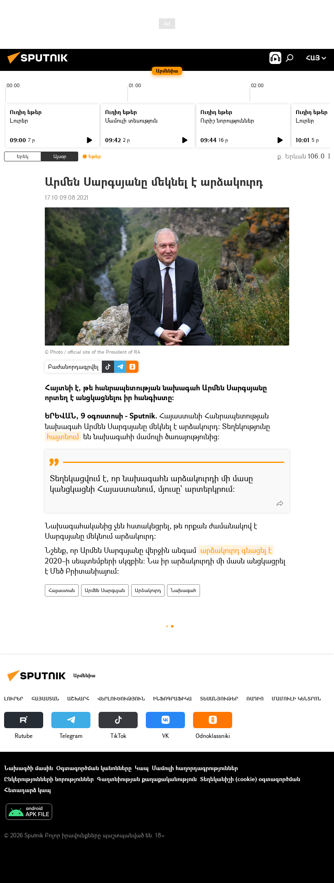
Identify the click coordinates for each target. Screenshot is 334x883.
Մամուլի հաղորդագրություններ (195, 768)
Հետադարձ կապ (27, 790)
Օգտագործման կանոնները (94, 768)
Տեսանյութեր (219, 698)
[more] (280, 503)
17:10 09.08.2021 (67, 197)
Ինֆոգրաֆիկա (172, 698)
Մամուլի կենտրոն (296, 698)
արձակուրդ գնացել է (236, 550)
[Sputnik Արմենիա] (40, 64)
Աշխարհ (78, 698)
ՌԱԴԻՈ (255, 698)
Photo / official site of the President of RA (95, 351)
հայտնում (63, 436)
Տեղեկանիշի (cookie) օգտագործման (250, 779)
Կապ (142, 768)
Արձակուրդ (148, 590)
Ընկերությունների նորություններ (49, 779)
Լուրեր (19, 120)
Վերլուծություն (121, 698)
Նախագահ (183, 590)
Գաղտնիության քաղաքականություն (147, 779)
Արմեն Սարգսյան (105, 590)
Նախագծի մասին (28, 768)
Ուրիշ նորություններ (227, 120)
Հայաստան (61, 590)
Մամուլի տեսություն (131, 120)
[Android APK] (29, 812)
